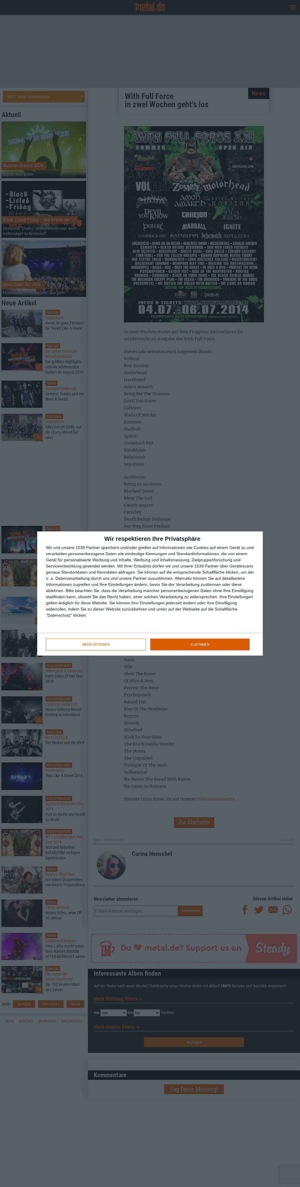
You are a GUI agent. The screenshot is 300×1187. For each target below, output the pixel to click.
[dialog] (150, 593)
